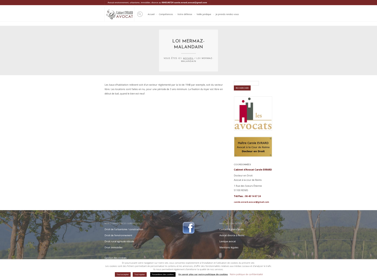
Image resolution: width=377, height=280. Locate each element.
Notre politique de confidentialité (246, 274)
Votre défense (184, 14)
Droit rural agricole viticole (119, 241)
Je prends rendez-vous (227, 14)
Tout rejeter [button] (139, 274)
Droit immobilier (114, 247)
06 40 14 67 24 (253, 196)
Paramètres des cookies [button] (163, 274)
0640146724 (167, 2)
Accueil (151, 14)
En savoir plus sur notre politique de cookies (203, 274)
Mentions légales (228, 247)
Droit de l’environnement (118, 235)
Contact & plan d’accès (231, 229)
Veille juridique (204, 14)
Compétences (166, 14)
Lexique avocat (227, 241)
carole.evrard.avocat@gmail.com (190, 2)
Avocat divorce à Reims (231, 235)
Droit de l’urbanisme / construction (124, 229)
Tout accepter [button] (123, 274)
